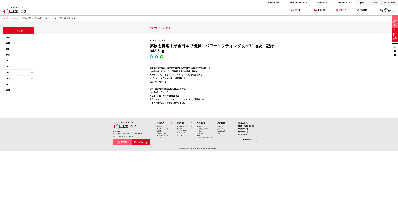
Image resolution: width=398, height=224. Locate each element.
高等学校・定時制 (395, 52)
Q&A (218, 133)
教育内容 (181, 123)
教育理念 (159, 126)
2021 (8, 67)
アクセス (159, 137)
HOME (5, 18)
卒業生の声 (200, 133)
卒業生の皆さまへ (244, 129)
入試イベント (221, 129)
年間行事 (200, 126)
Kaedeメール (247, 140)
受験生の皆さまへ (244, 123)
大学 (395, 45)
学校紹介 (200, 131)
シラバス (180, 135)
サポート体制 (181, 133)
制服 (198, 135)
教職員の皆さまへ (244, 132)
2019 (8, 78)
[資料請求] (395, 21)
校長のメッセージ (162, 129)
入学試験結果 (221, 131)
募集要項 (220, 126)
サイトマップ (242, 134)
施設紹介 (159, 131)
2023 (8, 55)
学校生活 (201, 123)
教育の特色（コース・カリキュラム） (184, 127)
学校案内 (160, 123)
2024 (8, 49)
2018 (8, 84)
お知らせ (15, 18)
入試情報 (221, 123)
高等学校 (395, 49)
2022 (8, 61)
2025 (8, 43)
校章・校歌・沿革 (162, 135)
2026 (8, 37)
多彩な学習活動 (182, 130)
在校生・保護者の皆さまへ (247, 126)
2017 (8, 90)
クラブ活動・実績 (202, 129)
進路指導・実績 (161, 133)
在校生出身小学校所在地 (204, 137)
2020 (8, 72)
